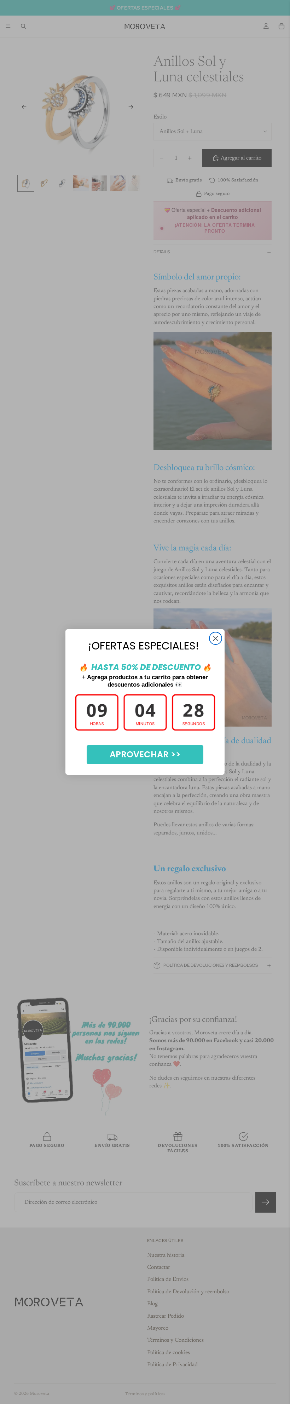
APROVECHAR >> (145, 754)
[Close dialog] (215, 638)
